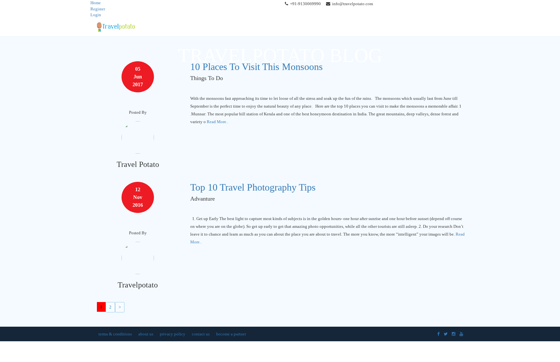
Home (95, 2)
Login (95, 14)
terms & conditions (115, 334)
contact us (201, 334)
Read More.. (217, 121)
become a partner (231, 334)
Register (97, 8)
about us (145, 334)
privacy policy (172, 334)
